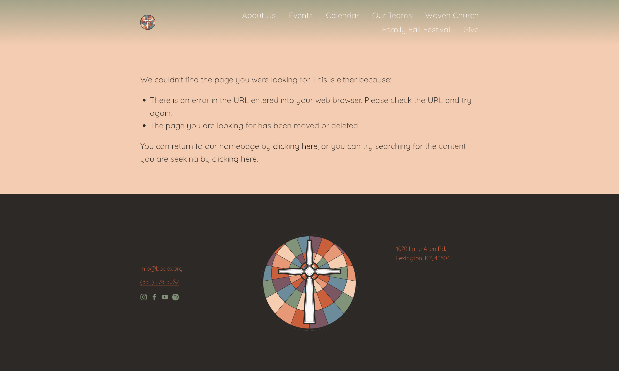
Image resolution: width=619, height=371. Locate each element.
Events (301, 15)
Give (471, 29)
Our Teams (392, 15)
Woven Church (452, 15)
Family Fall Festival (416, 29)
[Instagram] (143, 297)
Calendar (342, 15)
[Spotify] (175, 297)
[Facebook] (154, 297)
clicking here (295, 146)
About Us (259, 15)
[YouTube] (165, 297)
